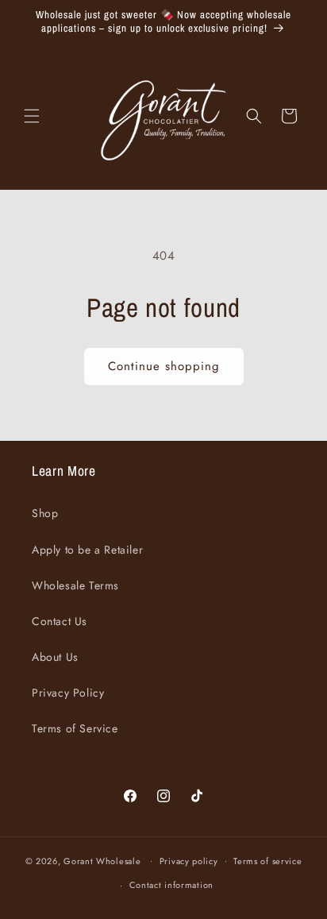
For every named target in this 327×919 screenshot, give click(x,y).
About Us (55, 657)
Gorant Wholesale (101, 860)
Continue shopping (164, 366)
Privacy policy (189, 861)
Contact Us (59, 621)
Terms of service (267, 861)
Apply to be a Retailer (87, 550)
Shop (45, 513)
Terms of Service (75, 728)
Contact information (171, 884)
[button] (31, 115)
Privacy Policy (68, 693)
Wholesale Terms (75, 585)
